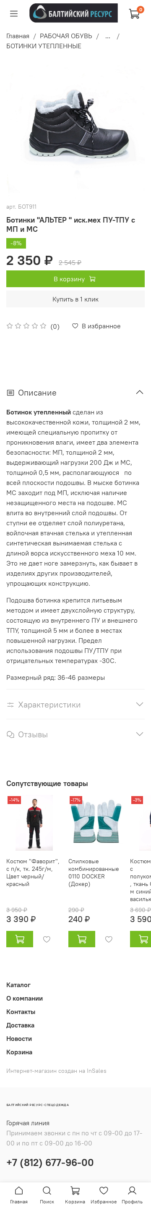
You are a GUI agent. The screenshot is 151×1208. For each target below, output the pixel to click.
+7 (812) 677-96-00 (50, 1162)
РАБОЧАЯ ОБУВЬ (66, 35)
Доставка (20, 1025)
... (107, 35)
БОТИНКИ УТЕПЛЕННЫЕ (43, 46)
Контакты (20, 1011)
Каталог (18, 984)
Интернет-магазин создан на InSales (56, 1070)
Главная (17, 35)
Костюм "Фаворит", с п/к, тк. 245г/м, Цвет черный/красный (33, 872)
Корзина (19, 1052)
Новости (19, 1038)
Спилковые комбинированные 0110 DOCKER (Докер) (93, 872)
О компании (24, 998)
